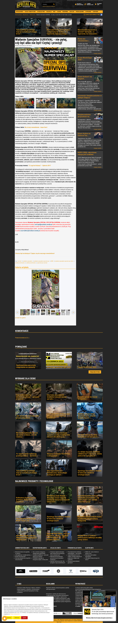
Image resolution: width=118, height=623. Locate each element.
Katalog (72, 11)
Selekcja (48, 11)
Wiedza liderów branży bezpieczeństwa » (99, 618)
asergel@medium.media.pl (43, 224)
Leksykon (95, 11)
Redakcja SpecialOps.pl (20, 45)
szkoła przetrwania (31, 262)
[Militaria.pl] (21, 571)
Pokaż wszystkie (95, 372)
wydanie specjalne (27, 261)
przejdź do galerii (20, 318)
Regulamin (80, 0)
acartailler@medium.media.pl (30, 231)
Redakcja (96, 0)
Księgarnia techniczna (79, 613)
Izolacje (55, 613)
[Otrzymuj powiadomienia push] (4, 618)
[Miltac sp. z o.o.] (71, 571)
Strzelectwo (41, 11)
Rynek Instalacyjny (67, 613)
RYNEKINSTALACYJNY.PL (75, 548)
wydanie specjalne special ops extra (64, 261)
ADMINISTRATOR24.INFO (22, 548)
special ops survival (42, 262)
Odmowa (17, 617)
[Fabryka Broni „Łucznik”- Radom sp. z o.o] (58, 571)
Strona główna (18, 14)
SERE (52, 261)
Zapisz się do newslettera (93, 14)
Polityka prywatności (88, 0)
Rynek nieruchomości (20, 556)
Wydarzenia (32, 14)
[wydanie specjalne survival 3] (45, 312)
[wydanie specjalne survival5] (65, 312)
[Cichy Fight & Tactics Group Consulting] (46, 571)
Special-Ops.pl (26, 4)
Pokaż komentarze (21, 337)
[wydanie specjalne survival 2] (35, 312)
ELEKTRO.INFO (89, 548)
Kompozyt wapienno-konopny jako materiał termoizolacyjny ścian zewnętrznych (57, 553)
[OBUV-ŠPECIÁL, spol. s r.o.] (96, 571)
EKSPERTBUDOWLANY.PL (40, 548)
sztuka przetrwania (20, 262)
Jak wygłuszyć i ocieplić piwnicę (22, 555)
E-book (59, 11)
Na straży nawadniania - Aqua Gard (36, 127)
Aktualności (19, 11)
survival (20, 261)
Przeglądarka (80, 11)
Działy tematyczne (30, 11)
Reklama (101, 0)
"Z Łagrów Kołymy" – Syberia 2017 (40, 165)
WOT (54, 11)
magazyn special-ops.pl (72, 0)
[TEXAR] (33, 571)
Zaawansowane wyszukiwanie (49, 6)
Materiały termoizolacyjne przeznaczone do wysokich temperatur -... (56, 558)
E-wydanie (88, 11)
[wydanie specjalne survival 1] (45, 289)
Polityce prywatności (15, 614)
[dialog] (99, 606)
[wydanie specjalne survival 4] (55, 312)
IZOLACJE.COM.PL (55, 548)
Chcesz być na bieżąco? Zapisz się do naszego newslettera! (34, 253)
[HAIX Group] (83, 571)
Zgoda (24, 617)
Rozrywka (65, 11)
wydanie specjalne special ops (41, 261)
